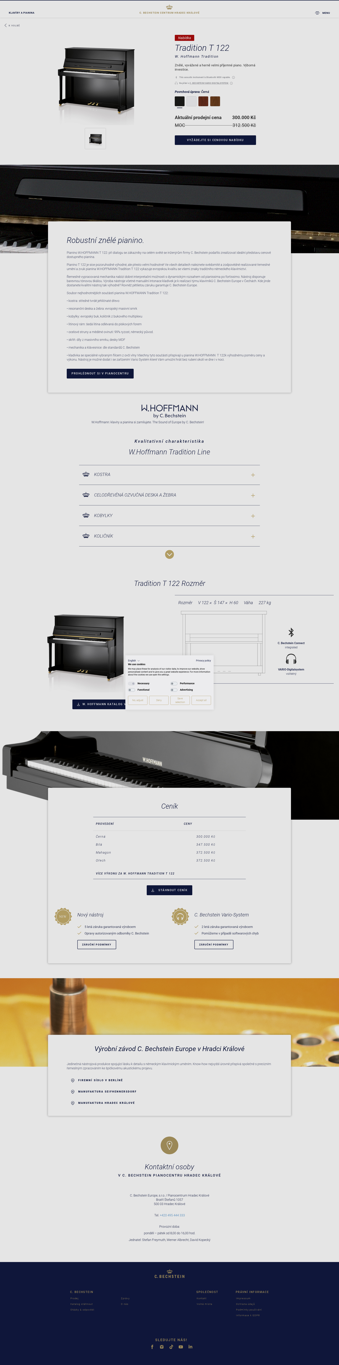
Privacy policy (203, 660)
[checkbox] (131, 683)
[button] (134, 661)
